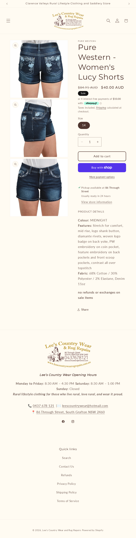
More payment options (102, 177)
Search (66, 458)
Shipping (101, 107)
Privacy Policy (66, 483)
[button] (8, 20)
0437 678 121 (43, 406)
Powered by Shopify (92, 530)
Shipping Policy (66, 492)
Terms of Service (68, 501)
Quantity (83, 134)
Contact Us (66, 466)
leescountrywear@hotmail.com (85, 406)
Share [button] (85, 309)
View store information (96, 202)
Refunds (66, 475)
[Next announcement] (129, 3)
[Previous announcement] (7, 3)
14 (84, 125)
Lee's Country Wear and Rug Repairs (61, 530)
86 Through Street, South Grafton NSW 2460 (70, 412)
